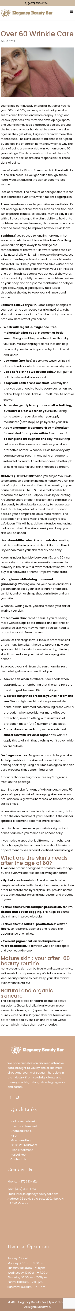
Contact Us (18, 1159)
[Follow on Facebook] (10, 1097)
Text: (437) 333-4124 (22, 1189)
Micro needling (20, 1140)
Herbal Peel (18, 1155)
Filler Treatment (21, 1150)
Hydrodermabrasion (24, 1121)
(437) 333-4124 (38, 3)
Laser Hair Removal (23, 1126)
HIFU (13, 1136)
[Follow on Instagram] (17, 1097)
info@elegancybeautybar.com (37, 1194)
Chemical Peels (21, 1131)
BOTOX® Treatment (24, 1145)
